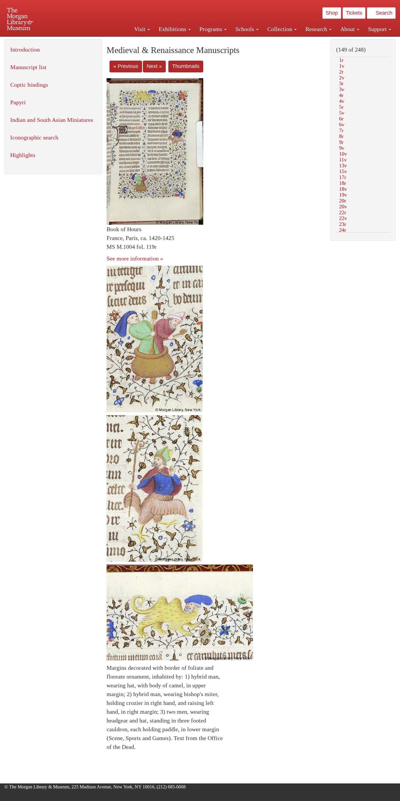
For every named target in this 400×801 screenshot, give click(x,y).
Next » (154, 66)
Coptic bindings (29, 84)
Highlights (22, 155)
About (348, 29)
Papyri (18, 102)
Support (378, 29)
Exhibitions (173, 29)
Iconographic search (34, 137)
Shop (332, 13)
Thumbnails (185, 66)
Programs (211, 29)
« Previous (125, 66)
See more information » (135, 258)
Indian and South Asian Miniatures (51, 120)
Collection (280, 29)
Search (383, 13)
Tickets (354, 13)
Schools (245, 29)
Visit (140, 29)
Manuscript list (28, 67)
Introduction (25, 49)
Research (317, 29)
